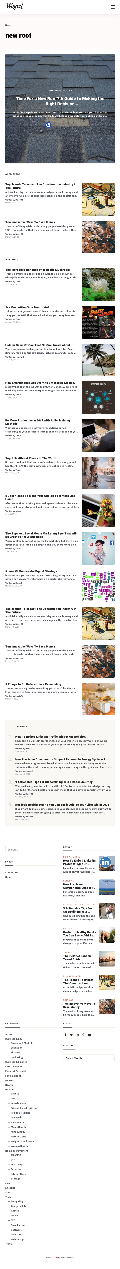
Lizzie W (19, 696)
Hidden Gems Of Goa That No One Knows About (37, 345)
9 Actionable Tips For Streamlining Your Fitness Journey (53, 782)
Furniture (16, 1169)
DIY (13, 1160)
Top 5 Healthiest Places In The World (30, 458)
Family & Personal (15, 1071)
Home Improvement (60, 91)
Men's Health (18, 1127)
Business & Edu (72, 976)
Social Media (71, 857)
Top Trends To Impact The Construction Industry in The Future (40, 186)
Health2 (9, 1090)
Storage (15, 1179)
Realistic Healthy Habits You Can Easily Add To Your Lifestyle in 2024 (62, 805)
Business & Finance (16, 1062)
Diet (13, 1098)
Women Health (19, 1146)
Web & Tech (17, 1235)
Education (16, 1048)
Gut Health (17, 1117)
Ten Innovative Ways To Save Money (30, 222)
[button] (113, 7)
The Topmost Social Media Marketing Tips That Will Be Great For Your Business (41, 535)
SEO (13, 1220)
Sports (9, 1193)
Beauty (15, 1094)
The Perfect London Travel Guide (77, 958)
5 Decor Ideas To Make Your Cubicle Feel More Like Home (40, 497)
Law (7, 1183)
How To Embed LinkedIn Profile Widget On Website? (50, 737)
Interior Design (19, 1174)
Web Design (17, 1239)
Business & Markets (22, 1043)
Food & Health (13, 1076)
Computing (17, 1201)
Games (15, 1211)
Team (17, 281)
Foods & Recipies (20, 1113)
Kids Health (17, 1122)
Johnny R (19, 357)
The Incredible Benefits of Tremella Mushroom (37, 270)
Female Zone (18, 1103)
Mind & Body (18, 1132)
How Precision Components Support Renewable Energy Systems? (60, 759)
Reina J (28, 748)
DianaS (18, 583)
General (68, 881)
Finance (68, 1000)
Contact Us (11, 872)
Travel (67, 952)
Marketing (17, 1057)
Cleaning (16, 1155)
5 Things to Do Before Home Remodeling (33, 684)
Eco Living (16, 1164)
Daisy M (19, 200)
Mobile (15, 1216)
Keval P (18, 549)
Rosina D (29, 771)
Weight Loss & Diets (22, 1141)
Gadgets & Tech (20, 1206)
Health (67, 928)
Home (8, 877)
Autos (8, 1034)
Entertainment (13, 1067)
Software (16, 1230)
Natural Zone (18, 1137)
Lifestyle (10, 1188)
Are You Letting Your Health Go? (27, 307)
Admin (18, 511)
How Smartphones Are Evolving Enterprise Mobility (40, 383)
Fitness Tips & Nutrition (79, 904)
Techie (9, 1197)
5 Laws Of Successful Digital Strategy (31, 571)
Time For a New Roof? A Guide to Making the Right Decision (60, 101)
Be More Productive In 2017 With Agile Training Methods (37, 422)
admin (18, 394)
